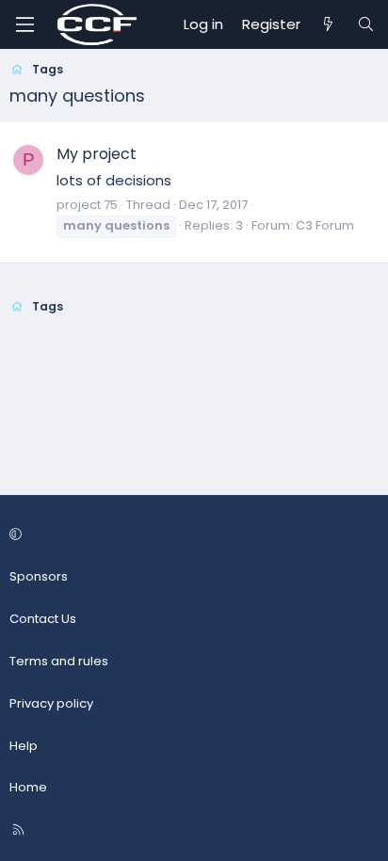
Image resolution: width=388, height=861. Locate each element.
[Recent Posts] (328, 24)
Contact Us (42, 619)
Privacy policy (51, 703)
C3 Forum (325, 225)
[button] (191, 536)
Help (23, 746)
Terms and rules (58, 661)
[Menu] (24, 24)
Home (28, 787)
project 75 (87, 205)
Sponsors (38, 576)
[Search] (366, 24)
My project (97, 154)
